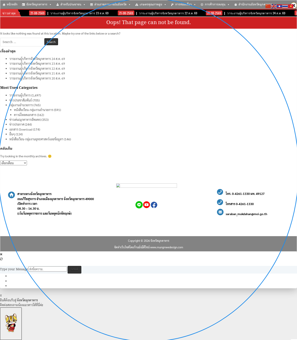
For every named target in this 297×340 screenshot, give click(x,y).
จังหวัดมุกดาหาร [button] (36, 4)
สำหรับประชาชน (70, 4)
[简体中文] (268, 6)
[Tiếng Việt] (291, 6)
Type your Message (14, 269)
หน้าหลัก (12, 4)
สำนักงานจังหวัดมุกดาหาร (255, 4)
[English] (274, 6)
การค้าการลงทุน (215, 4)
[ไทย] (285, 6)
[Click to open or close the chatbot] (11, 323)
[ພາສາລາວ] (279, 6)
